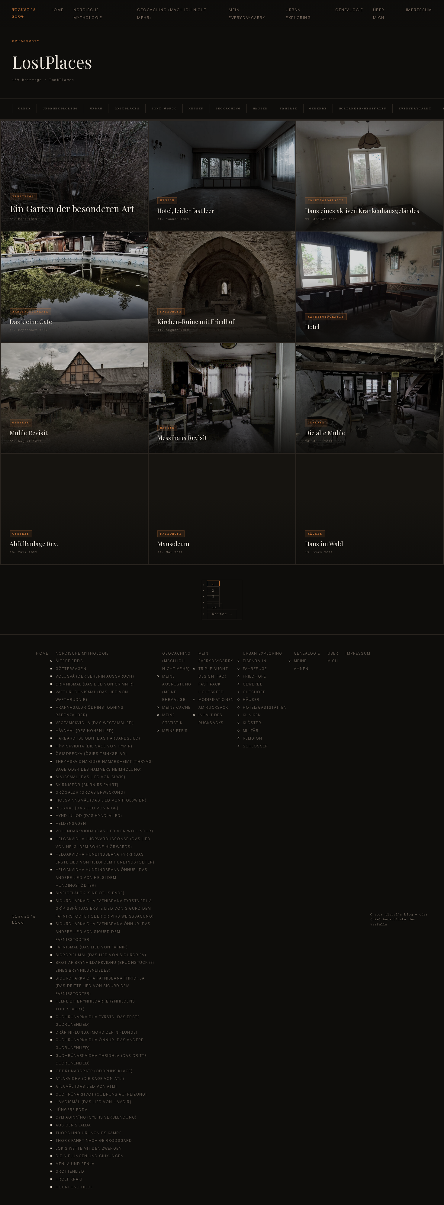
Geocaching (228, 109)
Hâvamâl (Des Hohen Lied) (85, 731)
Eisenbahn (254, 661)
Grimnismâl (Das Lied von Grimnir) (95, 684)
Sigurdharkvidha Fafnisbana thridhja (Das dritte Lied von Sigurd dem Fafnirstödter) (100, 986)
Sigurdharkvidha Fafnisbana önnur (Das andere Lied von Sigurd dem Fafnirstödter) (103, 931)
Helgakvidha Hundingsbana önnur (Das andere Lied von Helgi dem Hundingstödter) (101, 877)
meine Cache (176, 707)
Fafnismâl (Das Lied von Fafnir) (92, 947)
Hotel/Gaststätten (265, 707)
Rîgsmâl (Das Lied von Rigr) (87, 808)
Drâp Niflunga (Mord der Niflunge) (96, 1032)
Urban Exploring (262, 653)
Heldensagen (71, 823)
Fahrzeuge (255, 669)
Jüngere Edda (72, 1110)
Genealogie (349, 10)
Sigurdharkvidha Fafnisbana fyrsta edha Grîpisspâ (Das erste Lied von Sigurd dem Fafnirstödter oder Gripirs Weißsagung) (105, 908)
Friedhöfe (254, 676)
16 (214, 608)
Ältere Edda (69, 661)
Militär (251, 731)
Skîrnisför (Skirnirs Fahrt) (87, 785)
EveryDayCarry (415, 109)
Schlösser (255, 746)
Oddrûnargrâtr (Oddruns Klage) (94, 1071)
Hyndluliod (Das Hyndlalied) (89, 816)
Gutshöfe (254, 692)
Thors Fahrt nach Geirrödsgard (94, 1141)
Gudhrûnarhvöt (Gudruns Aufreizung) (101, 1094)
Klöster (252, 723)
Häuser (260, 109)
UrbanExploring (60, 109)
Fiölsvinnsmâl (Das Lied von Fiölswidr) (101, 800)
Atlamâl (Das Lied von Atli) (86, 1086)
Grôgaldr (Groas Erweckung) (90, 792)
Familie (288, 109)
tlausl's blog (24, 13)
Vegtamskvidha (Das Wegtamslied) (95, 723)
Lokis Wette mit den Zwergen (89, 1148)
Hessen (196, 109)
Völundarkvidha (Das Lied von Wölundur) (104, 831)
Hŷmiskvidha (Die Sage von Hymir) (94, 746)
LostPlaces (127, 109)
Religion (252, 738)
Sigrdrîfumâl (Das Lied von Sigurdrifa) (101, 955)
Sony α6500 (163, 109)
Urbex (24, 109)
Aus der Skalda (73, 1125)
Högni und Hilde (74, 1187)
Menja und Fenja (75, 1164)
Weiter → (222, 614)
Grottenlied (70, 1171)
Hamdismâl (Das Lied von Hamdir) (93, 1102)
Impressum (419, 10)
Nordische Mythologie (82, 653)
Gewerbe (318, 109)
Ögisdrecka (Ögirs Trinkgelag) (91, 754)
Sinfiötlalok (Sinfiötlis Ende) (90, 893)
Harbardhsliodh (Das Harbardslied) (98, 738)
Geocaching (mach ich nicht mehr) (176, 661)
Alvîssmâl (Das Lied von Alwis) (91, 777)
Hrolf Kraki (69, 1179)
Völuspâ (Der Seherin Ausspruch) (95, 676)
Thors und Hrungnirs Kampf (89, 1133)
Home (57, 10)
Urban (96, 109)
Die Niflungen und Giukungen (90, 1156)
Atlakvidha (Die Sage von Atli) (90, 1079)
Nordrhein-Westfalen (363, 109)
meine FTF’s (175, 731)
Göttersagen (71, 669)
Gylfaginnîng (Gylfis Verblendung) (96, 1117)
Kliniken (252, 715)
